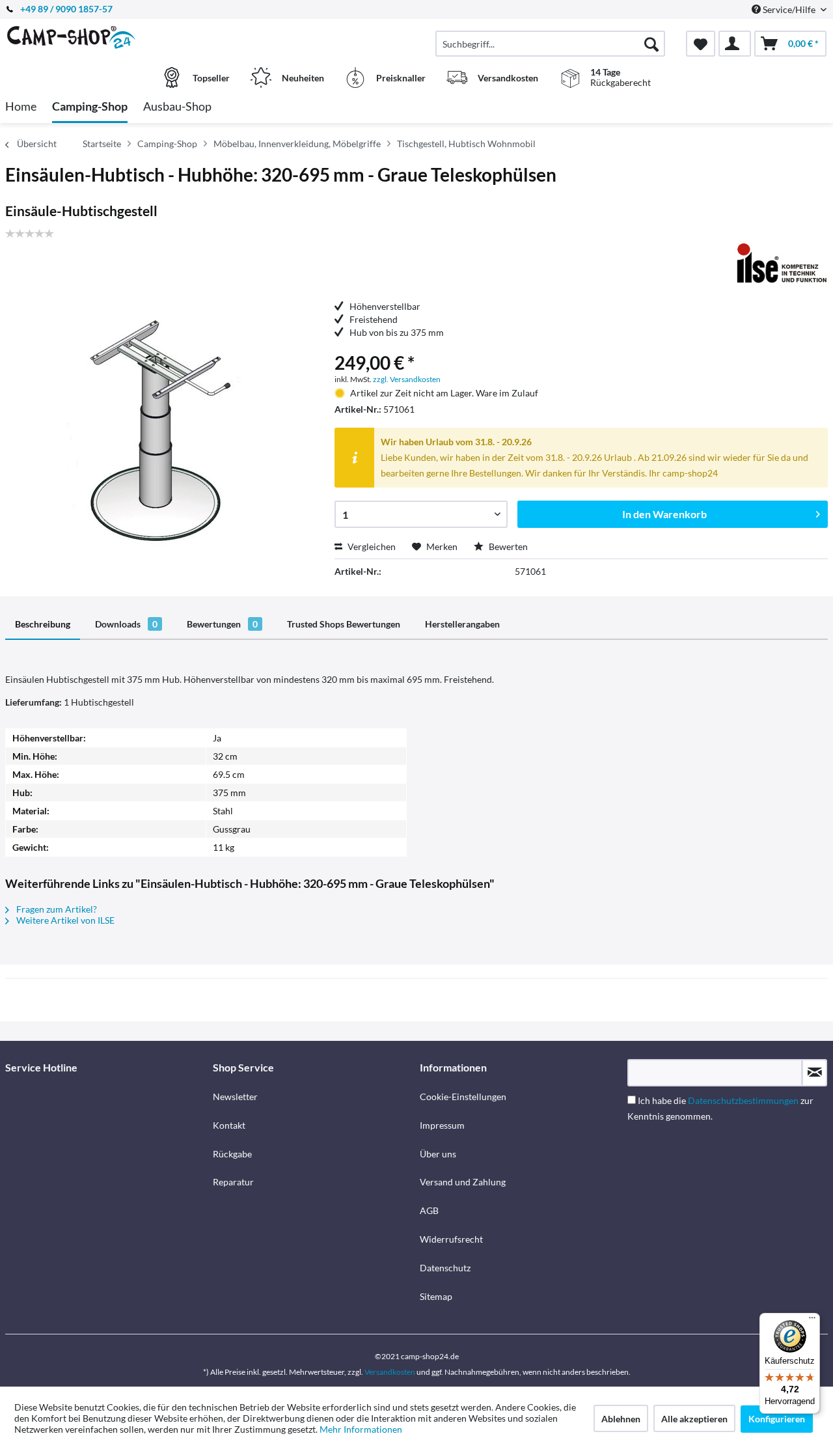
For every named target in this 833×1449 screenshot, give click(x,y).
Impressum (442, 1125)
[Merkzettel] (700, 44)
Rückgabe (232, 1153)
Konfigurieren (776, 1418)
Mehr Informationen (361, 1429)
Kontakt (229, 1125)
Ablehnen (620, 1418)
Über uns (438, 1153)
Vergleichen (371, 546)
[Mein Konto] (734, 44)
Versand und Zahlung (463, 1181)
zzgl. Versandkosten (407, 379)
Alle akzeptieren (694, 1418)
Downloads (126, 623)
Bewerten (507, 546)
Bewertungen (222, 623)
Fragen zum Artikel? (55, 909)
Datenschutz (445, 1267)
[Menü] (812, 1321)
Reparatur (233, 1181)
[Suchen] (651, 44)
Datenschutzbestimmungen (743, 1100)
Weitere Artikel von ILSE (64, 920)
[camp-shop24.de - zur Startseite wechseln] (107, 37)
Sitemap (436, 1296)
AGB (429, 1210)
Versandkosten (389, 1372)
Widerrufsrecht (451, 1239)
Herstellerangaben (462, 623)
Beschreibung (42, 623)
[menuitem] (550, 44)
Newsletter (235, 1096)
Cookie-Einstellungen (463, 1096)
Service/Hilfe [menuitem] (789, 9)
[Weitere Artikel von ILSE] (779, 262)
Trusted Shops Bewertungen (343, 623)
